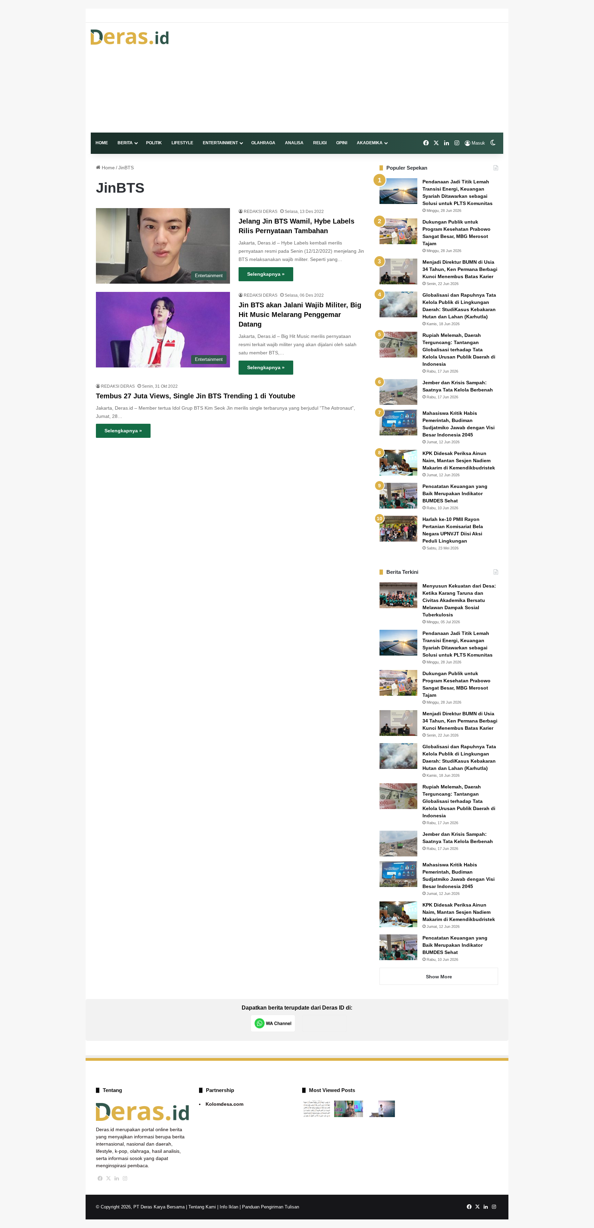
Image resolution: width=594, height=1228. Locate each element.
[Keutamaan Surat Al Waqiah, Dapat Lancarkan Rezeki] (316, 1109)
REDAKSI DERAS (260, 211)
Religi (320, 142)
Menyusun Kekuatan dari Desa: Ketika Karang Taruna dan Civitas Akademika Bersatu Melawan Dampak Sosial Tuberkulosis (459, 600)
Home (102, 142)
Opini (341, 142)
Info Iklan (229, 1206)
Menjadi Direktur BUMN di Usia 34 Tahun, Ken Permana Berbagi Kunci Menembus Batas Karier (459, 269)
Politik (154, 142)
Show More (439, 976)
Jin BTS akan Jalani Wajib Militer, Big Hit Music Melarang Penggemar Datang (300, 314)
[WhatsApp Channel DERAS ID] (273, 1023)
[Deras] (129, 37)
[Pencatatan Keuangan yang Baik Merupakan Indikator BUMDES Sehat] (398, 496)
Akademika (370, 142)
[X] (108, 1178)
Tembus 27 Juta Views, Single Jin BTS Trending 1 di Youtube (195, 396)
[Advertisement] (367, 78)
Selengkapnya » (266, 274)
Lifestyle (182, 142)
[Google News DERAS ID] (324, 1023)
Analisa (294, 142)
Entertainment (220, 142)
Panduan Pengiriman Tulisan (270, 1206)
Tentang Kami (202, 1206)
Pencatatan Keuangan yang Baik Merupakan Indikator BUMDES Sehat (454, 493)
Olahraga (263, 142)
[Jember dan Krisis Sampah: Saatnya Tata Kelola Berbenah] (398, 392)
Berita (125, 142)
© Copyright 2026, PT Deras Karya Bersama (140, 1206)
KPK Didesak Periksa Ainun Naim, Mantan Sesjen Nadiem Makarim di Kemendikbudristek (458, 460)
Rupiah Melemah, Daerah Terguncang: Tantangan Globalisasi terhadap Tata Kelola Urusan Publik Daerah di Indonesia (458, 349)
